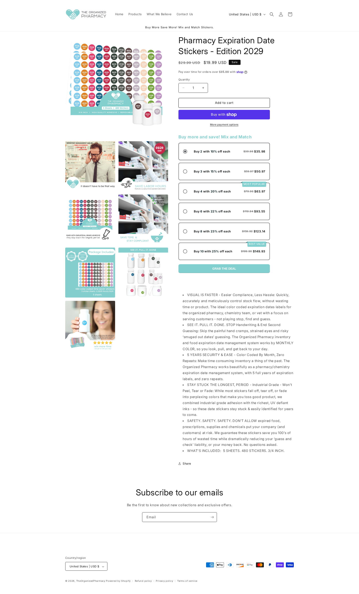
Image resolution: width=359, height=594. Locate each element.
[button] (271, 14)
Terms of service (187, 580)
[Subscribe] (212, 517)
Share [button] (187, 463)
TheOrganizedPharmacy (90, 581)
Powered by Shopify (118, 581)
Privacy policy (164, 580)
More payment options (224, 124)
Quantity (184, 79)
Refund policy (143, 580)
